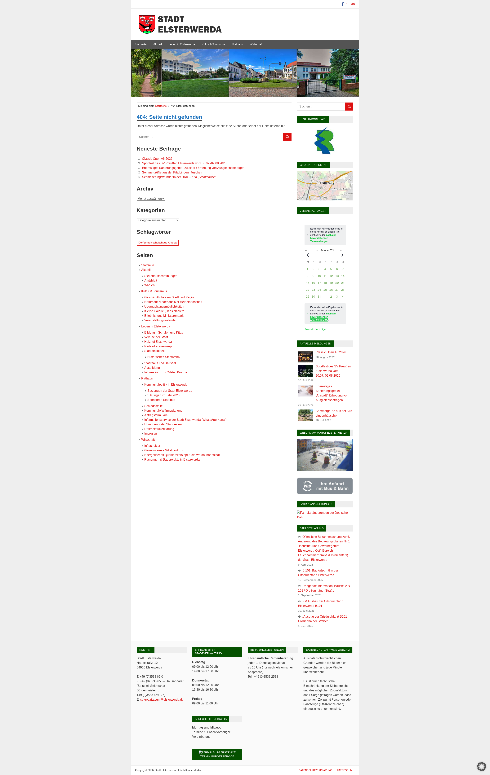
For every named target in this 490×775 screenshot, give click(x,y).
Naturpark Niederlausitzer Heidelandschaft (173, 302)
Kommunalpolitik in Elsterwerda (165, 384)
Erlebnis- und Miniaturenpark (164, 315)
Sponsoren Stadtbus (161, 399)
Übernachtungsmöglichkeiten (164, 306)
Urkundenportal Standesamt (163, 424)
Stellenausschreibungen (160, 276)
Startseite (140, 44)
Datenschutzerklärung (159, 429)
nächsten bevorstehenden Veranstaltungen (323, 238)
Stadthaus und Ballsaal (160, 363)
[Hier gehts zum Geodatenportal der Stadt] (325, 199)
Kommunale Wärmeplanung (163, 410)
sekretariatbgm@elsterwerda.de (162, 699)
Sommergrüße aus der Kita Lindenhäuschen (172, 172)
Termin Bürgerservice (217, 756)
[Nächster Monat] (342, 255)
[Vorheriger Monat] (307, 255)
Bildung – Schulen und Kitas (163, 332)
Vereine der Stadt (156, 337)
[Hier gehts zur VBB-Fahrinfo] (325, 493)
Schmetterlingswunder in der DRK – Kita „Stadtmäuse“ (179, 177)
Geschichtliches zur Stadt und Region (169, 297)
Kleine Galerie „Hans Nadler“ (164, 311)
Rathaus (237, 44)
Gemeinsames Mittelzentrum (163, 450)
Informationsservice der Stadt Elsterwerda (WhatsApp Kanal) (185, 419)
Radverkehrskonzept (158, 346)
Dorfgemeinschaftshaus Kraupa (157, 242)
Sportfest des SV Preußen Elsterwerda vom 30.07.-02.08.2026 (184, 163)
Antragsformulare (156, 415)
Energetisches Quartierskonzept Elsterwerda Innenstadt (182, 455)
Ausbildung (152, 367)
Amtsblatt (150, 280)
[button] (481, 766)
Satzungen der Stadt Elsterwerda (169, 390)
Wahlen (149, 285)
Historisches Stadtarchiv (163, 357)
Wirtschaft (256, 44)
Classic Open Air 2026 (157, 158)
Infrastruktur (152, 445)
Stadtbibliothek (154, 350)
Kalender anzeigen (316, 329)
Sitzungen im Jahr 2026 (163, 395)
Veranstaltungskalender (160, 320)
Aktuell (157, 44)
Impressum (151, 433)
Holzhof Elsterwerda (158, 341)
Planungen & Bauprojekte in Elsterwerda (172, 459)
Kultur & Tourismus (213, 44)
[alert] (325, 313)
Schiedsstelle (153, 406)
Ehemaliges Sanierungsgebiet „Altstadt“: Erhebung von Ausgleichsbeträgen (193, 167)
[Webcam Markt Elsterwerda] (325, 469)
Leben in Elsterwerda (182, 44)
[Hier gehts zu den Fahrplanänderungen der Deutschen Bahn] (325, 517)
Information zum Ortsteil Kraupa (165, 372)
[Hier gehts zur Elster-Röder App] (325, 153)
